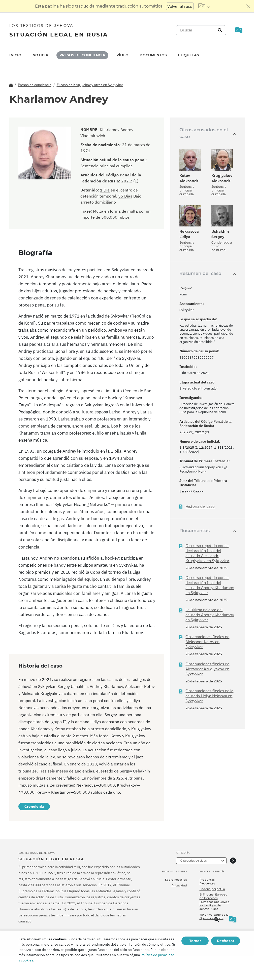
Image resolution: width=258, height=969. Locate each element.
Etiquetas (188, 55)
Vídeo (122, 55)
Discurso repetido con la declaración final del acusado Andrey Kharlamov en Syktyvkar (209, 585)
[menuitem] (15, 55)
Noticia (40, 55)
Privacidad (179, 885)
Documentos (153, 55)
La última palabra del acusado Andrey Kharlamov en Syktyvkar (209, 615)
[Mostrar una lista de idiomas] (204, 6)
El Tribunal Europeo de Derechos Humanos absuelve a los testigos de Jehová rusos (215, 902)
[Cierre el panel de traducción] (248, 6)
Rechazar (225, 941)
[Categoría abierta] (233, 860)
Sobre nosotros (176, 879)
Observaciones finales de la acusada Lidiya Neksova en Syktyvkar (209, 696)
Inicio (15, 55)
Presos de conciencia (82, 55)
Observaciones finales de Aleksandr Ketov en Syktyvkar (207, 642)
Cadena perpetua (212, 889)
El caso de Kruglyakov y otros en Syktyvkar (90, 85)
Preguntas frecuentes (207, 881)
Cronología (34, 806)
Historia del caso (200, 507)
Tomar (195, 941)
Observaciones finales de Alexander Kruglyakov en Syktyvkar (207, 669)
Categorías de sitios (193, 860)
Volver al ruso (179, 6)
